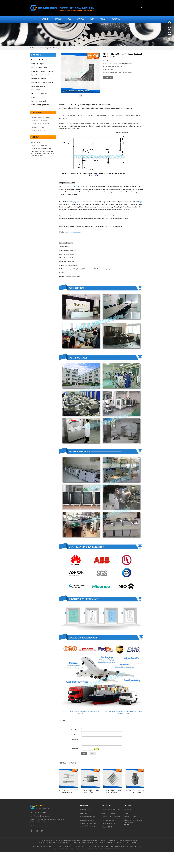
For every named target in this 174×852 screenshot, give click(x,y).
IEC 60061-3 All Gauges (110, 823)
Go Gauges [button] (67, 846)
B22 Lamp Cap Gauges (87, 817)
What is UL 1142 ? (38, 127)
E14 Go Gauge (85, 813)
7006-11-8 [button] (133, 846)
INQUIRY (109, 78)
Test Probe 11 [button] (59, 846)
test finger (139, 202)
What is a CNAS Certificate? (111, 817)
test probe (89, 202)
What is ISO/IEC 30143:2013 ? (42, 117)
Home (34, 19)
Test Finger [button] (94, 846)
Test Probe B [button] (41, 846)
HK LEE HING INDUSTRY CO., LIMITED (72, 186)
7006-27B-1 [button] (95, 848)
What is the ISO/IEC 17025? (111, 810)
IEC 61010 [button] (102, 848)
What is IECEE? (107, 827)
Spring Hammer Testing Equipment (43, 75)
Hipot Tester (35, 90)
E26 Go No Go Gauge (87, 820)
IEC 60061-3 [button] (101, 846)
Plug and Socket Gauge (52, 48)
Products (58, 19)
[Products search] (142, 7)
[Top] (169, 38)
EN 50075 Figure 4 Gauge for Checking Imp (134, 791)
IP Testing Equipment (38, 79)
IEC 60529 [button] (109, 848)
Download (80, 19)
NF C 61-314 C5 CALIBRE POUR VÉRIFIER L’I (91, 791)
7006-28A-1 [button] (80, 848)
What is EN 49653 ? (38, 130)
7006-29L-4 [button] (118, 846)
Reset (92, 754)
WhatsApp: (74, 730)
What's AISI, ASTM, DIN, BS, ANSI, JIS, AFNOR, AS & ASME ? (133, 822)
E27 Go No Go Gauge (87, 810)
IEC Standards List (108, 820)
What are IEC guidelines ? (40, 120)
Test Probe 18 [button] (50, 846)
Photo (92, 19)
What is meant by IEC (109, 813)
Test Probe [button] (87, 848)
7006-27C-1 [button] (72, 848)
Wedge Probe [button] (110, 846)
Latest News (107, 805)
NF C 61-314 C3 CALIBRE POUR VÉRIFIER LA (113, 791)
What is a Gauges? (130, 817)
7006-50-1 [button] (65, 848)
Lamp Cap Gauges (37, 64)
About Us (45, 19)
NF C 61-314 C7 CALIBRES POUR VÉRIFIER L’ (68, 791)
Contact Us (116, 19)
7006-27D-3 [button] (126, 846)
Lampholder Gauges (38, 86)
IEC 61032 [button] (74, 846)
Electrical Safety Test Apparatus (42, 82)
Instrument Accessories (39, 101)
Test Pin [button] (87, 846)
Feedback (103, 19)
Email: (76, 735)
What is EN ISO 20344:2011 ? (41, 124)
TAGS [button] (33, 846)
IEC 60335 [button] (81, 846)
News (69, 19)
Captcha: (75, 749)
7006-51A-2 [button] (57, 848)
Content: (75, 740)
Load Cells (34, 97)
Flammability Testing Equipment (42, 71)
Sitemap (33, 825)
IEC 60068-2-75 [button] (117, 848)
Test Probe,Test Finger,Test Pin (41, 60)
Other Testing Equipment (40, 105)
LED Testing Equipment (39, 93)
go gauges (76, 202)
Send (84, 754)
